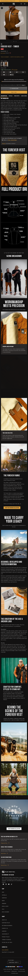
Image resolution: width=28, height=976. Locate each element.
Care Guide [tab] (24, 95)
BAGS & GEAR (5, 906)
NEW (3, 892)
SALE (3, 909)
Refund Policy (4, 865)
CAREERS (4, 931)
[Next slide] (16, 704)
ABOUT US (4, 919)
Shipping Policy (4, 843)
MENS (3, 900)
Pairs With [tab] (16, 95)
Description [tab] (4, 95)
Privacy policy (22, 969)
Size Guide (15, 69)
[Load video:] (14, 173)
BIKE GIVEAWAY (5, 912)
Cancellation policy (14, 973)
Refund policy (15, 969)
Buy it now (14, 92)
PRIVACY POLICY (6, 936)
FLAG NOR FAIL (9, 969)
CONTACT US (5, 928)
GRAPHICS (4, 897)
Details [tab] (10, 95)
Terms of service (7, 971)
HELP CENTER (5, 949)
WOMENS (4, 903)
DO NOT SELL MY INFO (7, 942)
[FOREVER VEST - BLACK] (2, 64)
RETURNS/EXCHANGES (7, 925)
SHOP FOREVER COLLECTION (14, 828)
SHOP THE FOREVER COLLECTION (12, 507)
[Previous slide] (12, 704)
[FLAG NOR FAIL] (1, 44)
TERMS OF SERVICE (6, 939)
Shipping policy (14, 971)
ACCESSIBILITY (5, 934)
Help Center (3, 853)
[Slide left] (11, 41)
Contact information (21, 971)
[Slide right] (16, 41)
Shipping (4, 143)
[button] (3, 3)
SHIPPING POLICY (6, 922)
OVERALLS (4, 895)
